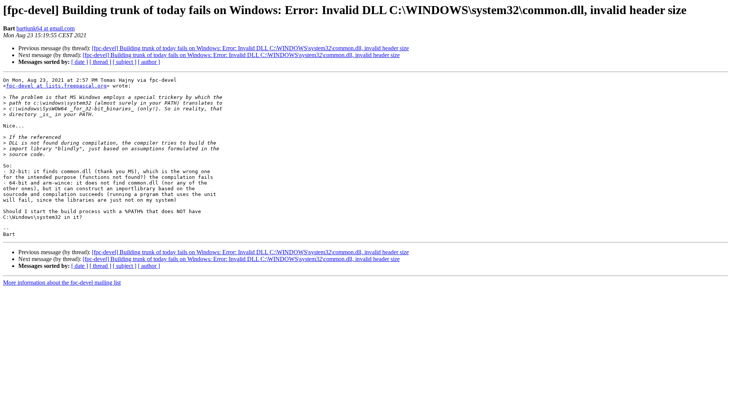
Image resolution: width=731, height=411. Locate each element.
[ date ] (79, 62)
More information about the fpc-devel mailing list (62, 282)
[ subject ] (124, 62)
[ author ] (149, 62)
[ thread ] (100, 62)
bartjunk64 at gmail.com (45, 28)
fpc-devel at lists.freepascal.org (56, 86)
